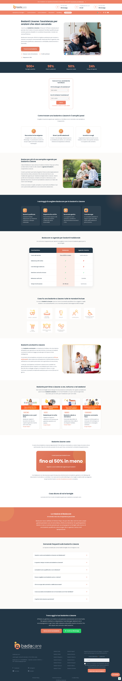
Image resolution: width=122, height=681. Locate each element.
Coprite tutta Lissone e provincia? (44, 599)
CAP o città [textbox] (54, 98)
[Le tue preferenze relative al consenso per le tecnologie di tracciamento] (119, 678)
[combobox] (59, 90)
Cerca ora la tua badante (51, 631)
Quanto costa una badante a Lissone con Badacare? (50, 555)
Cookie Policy (75, 677)
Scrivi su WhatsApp (73, 631)
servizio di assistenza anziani (64, 479)
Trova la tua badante (30, 49)
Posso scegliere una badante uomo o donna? (48, 577)
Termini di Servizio (56, 677)
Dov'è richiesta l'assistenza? (59, 95)
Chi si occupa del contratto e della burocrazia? (48, 584)
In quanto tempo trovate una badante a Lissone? (49, 562)
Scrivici (116, 674)
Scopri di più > (26, 426)
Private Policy (35, 677)
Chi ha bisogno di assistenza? (60, 87)
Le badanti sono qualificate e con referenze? (47, 570)
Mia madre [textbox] (54, 90)
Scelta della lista (93, 656)
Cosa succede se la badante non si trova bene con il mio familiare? (54, 592)
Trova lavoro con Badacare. (77, 1)
